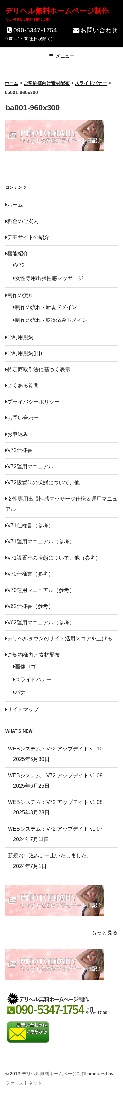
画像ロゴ (25, 666)
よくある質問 (23, 385)
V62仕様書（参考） (30, 606)
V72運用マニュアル (30, 466)
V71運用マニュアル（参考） (40, 541)
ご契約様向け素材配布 (33, 654)
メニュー (65, 56)
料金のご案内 (23, 221)
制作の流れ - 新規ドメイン (46, 307)
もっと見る (105, 932)
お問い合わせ (99, 30)
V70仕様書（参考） (30, 574)
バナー (23, 692)
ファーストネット (23, 1082)
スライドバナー (33, 679)
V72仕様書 (19, 450)
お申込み (17, 434)
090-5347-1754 (35, 30)
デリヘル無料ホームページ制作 (57, 11)
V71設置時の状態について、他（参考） (54, 558)
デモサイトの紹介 (28, 237)
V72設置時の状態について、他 (43, 482)
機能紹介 (17, 253)
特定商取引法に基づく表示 (38, 369)
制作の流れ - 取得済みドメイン (51, 320)
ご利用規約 (20, 337)
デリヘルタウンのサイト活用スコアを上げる (59, 638)
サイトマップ (23, 709)
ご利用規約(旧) (24, 353)
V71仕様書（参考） (30, 525)
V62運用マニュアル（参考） (40, 622)
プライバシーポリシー (33, 402)
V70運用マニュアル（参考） (40, 590)
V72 (20, 265)
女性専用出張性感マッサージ (49, 278)
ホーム (15, 205)
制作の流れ (20, 295)
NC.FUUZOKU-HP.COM (28, 19)
